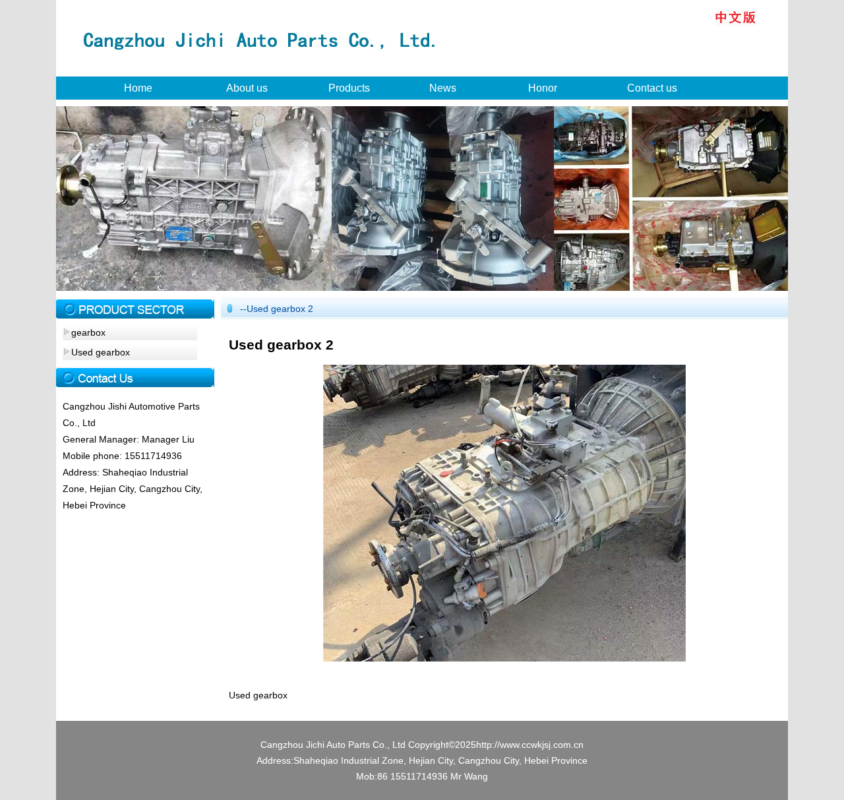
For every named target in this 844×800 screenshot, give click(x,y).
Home (138, 88)
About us (247, 88)
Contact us (652, 88)
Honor (542, 88)
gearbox (88, 332)
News (442, 88)
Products (349, 88)
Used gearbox (100, 352)
